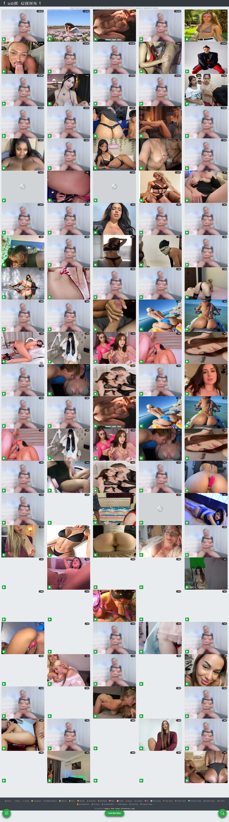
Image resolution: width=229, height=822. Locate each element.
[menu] (6, 813)
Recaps (117, 808)
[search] (222, 813)
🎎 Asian (7, 801)
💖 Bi (146, 801)
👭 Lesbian (138, 801)
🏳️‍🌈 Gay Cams (168, 801)
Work (112, 808)
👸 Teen (72, 801)
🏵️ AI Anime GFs (83, 804)
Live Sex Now (114, 813)
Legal (133, 808)
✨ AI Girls (221, 801)
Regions (107, 808)
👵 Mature (63, 801)
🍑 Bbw (111, 801)
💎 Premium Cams (194, 801)
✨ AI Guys (95, 804)
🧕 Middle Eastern (50, 801)
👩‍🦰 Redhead (102, 801)
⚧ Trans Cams (180, 801)
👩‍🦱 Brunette (91, 801)
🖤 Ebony (16, 801)
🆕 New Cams (155, 801)
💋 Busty (129, 801)
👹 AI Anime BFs (107, 804)
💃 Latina (25, 801)
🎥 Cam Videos (121, 804)
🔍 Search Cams (146, 804)
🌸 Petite (120, 801)
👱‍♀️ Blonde (81, 801)
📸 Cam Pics (133, 804)
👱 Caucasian (36, 801)
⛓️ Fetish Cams (209, 801)
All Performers (125, 808)
